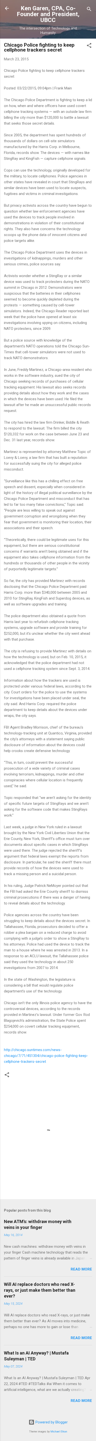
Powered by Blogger (51, 1422)
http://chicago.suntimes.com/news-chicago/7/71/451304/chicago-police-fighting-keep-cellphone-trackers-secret (46, 1056)
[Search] (89, 9)
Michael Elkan (58, 1431)
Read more (81, 1269)
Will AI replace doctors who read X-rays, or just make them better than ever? (39, 1290)
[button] (89, 46)
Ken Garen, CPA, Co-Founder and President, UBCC (48, 14)
